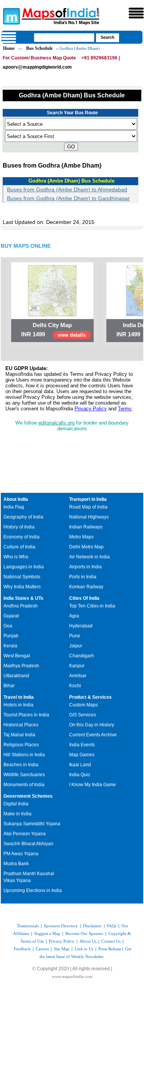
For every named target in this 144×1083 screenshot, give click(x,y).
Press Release (109, 948)
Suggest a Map (47, 933)
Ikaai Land (80, 764)
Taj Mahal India (19, 734)
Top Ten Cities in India (92, 606)
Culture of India (19, 547)
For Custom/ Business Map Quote (39, 58)
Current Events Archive (93, 734)
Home (9, 48)
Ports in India (82, 576)
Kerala (10, 645)
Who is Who (15, 557)
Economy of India (21, 537)
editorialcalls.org (56, 423)
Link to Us (83, 948)
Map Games (81, 754)
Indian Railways (86, 527)
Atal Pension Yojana (24, 833)
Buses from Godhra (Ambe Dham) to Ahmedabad (67, 189)
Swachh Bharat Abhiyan (28, 843)
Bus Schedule (39, 48)
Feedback (22, 948)
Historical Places (20, 724)
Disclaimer (92, 925)
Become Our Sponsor (84, 933)
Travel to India (18, 697)
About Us (87, 941)
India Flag (13, 507)
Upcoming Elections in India (32, 890)
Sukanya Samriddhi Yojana (31, 823)
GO (71, 147)
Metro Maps (81, 537)
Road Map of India (88, 507)
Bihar (9, 685)
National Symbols (21, 576)
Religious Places (21, 744)
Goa (7, 626)
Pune (74, 636)
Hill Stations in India (24, 754)
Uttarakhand (16, 675)
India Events (82, 744)
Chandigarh (81, 655)
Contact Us (111, 941)
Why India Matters (22, 586)
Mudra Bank (16, 863)
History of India (19, 527)
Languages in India (23, 566)
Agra (74, 616)
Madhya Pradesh (21, 665)
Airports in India (85, 566)
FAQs (111, 925)
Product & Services (90, 697)
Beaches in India (20, 764)
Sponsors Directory (61, 925)
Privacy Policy (90, 408)
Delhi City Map (52, 325)
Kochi (75, 685)
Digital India (15, 803)
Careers (42, 948)
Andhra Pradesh (20, 606)
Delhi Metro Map (86, 547)
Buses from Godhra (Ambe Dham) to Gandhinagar (68, 198)
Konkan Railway (86, 586)
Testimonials (28, 925)
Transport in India (88, 499)
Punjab (10, 636)
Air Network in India (89, 557)
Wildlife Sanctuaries (24, 774)
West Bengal (16, 655)
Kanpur (76, 665)
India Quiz (79, 774)
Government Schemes (28, 796)
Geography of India (23, 517)
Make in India (17, 813)
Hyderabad (81, 626)
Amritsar (77, 675)
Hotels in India (18, 705)
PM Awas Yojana (20, 853)
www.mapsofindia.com (72, 976)
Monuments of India (24, 784)
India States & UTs (23, 598)
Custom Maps (83, 705)
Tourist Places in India (26, 715)
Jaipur (75, 645)
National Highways (89, 517)
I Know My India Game (92, 784)
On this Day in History (91, 724)
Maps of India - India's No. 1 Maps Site (10, 16)
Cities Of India (84, 598)
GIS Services (82, 715)
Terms (125, 408)
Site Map (62, 948)
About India (15, 499)
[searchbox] (64, 37)
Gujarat (11, 616)
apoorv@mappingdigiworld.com (37, 67)
